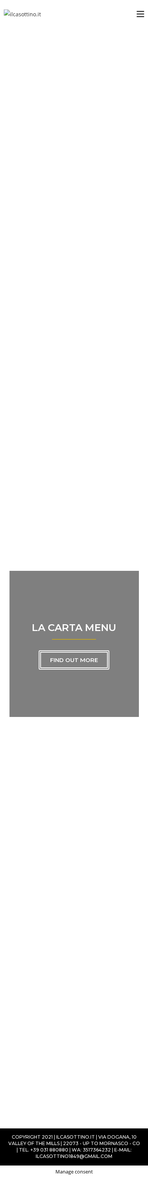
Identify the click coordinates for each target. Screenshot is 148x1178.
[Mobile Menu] (140, 14)
